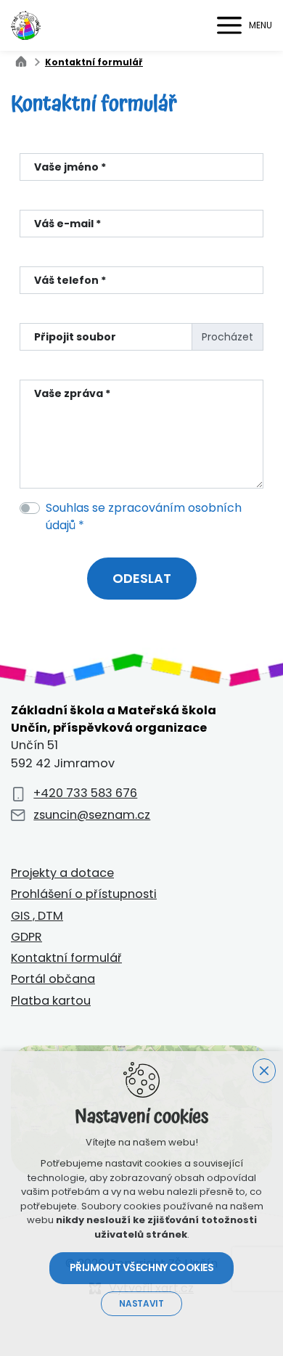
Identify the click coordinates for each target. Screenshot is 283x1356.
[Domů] (25, 60)
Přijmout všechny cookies (142, 1267)
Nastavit (141, 1304)
